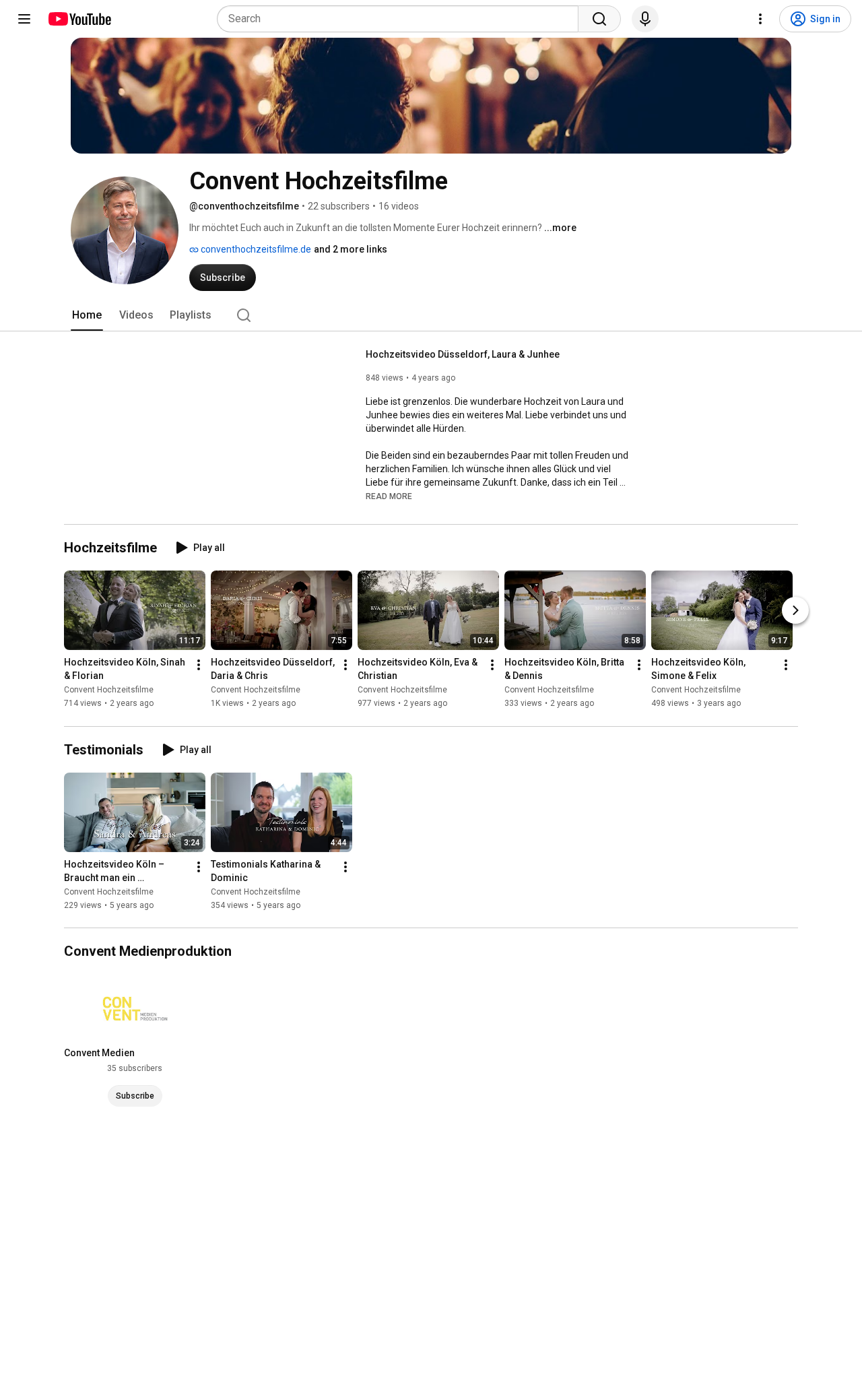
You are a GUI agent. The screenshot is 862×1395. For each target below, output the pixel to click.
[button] (389, 495)
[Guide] (24, 19)
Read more (389, 496)
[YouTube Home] (79, 19)
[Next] (795, 610)
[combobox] (401, 19)
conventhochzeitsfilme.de (255, 249)
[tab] (87, 315)
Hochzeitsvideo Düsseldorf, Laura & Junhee (463, 354)
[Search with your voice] (645, 18)
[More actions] (198, 665)
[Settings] (760, 19)
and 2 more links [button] (350, 249)
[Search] (599, 18)
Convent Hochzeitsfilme (109, 690)
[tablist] (431, 315)
